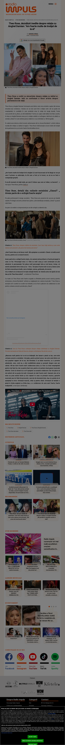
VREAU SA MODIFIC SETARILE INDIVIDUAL (32, 740)
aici (53, 718)
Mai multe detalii (51, 713)
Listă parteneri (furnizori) (6, 732)
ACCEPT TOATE (32, 736)
